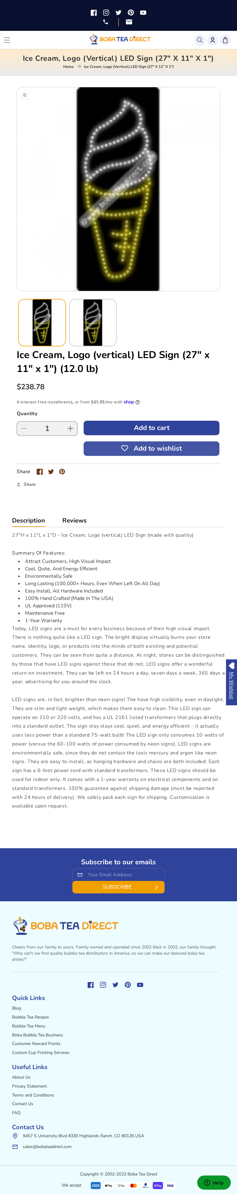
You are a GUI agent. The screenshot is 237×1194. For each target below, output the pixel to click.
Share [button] (30, 484)
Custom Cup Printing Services (40, 1053)
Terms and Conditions (33, 1095)
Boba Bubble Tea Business (37, 1035)
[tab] (28, 522)
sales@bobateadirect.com (47, 1147)
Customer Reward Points (36, 1044)
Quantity (27, 414)
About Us (21, 1077)
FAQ (16, 1113)
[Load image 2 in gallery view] (93, 323)
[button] (200, 40)
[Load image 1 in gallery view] (42, 323)
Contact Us (22, 1104)
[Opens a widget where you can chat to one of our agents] (214, 1183)
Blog (16, 1008)
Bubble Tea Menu (28, 1026)
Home (68, 66)
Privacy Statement (29, 1086)
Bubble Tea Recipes (30, 1017)
